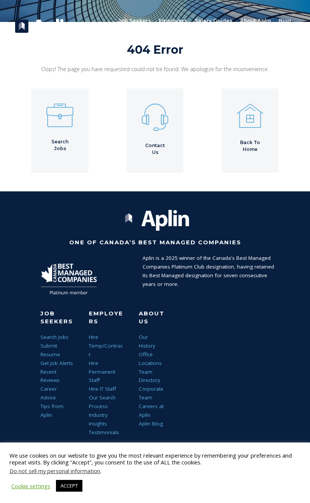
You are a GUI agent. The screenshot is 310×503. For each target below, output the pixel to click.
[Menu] (155, 64)
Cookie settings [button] (30, 486)
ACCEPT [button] (69, 485)
